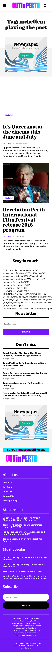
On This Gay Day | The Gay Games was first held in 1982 (24, 565)
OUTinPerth (8, 143)
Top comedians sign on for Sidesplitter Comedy (23, 384)
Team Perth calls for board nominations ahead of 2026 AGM (24, 364)
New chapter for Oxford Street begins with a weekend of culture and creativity (25, 394)
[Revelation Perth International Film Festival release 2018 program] (26, 183)
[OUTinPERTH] (26, 5)
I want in (26, 332)
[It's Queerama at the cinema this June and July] (26, 100)
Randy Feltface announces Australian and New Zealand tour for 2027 (25, 374)
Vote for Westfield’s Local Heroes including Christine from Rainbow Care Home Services (25, 577)
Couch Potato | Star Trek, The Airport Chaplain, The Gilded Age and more (22, 354)
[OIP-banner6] (26, 450)
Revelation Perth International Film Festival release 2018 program (24, 220)
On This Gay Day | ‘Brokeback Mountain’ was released (25, 558)
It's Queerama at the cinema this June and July (23, 132)
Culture (8, 115)
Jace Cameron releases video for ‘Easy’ (23, 571)
